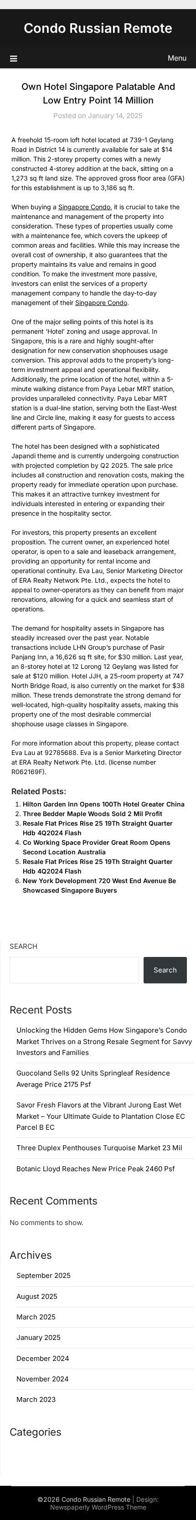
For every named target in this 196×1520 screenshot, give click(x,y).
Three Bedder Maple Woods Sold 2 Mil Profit (92, 813)
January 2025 (38, 1337)
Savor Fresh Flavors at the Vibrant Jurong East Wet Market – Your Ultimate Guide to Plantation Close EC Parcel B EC (100, 1116)
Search (23, 946)
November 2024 (42, 1379)
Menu (177, 57)
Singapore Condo (84, 207)
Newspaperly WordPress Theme (98, 1507)
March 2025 (36, 1317)
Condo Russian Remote (98, 28)
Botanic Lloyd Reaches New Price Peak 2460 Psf (95, 1168)
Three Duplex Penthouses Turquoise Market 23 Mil (99, 1147)
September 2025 (43, 1275)
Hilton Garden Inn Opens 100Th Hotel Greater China (104, 804)
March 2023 (36, 1399)
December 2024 (42, 1358)
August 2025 (36, 1296)
